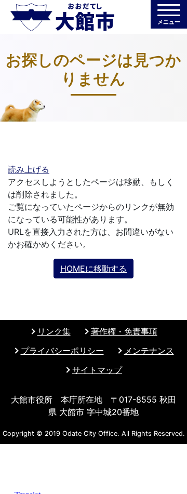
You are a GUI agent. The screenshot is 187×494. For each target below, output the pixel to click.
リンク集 (54, 331)
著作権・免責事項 (124, 331)
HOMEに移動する (93, 268)
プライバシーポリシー (62, 350)
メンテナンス (149, 350)
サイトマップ (97, 370)
